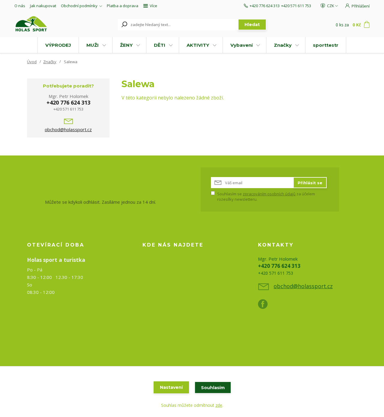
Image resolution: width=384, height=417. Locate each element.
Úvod (32, 61)
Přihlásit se (310, 182)
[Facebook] (266, 306)
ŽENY (126, 45)
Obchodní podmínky (79, 5)
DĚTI (159, 45)
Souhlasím (213, 387)
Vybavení (241, 45)
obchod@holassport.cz (68, 129)
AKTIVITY (198, 45)
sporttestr (325, 45)
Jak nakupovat (43, 5)
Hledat (252, 24)
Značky (283, 45)
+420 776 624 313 (265, 5)
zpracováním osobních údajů (269, 194)
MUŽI (92, 45)
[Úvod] (46, 24)
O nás (19, 5)
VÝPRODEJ (58, 45)
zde (218, 405)
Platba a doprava (122, 5)
